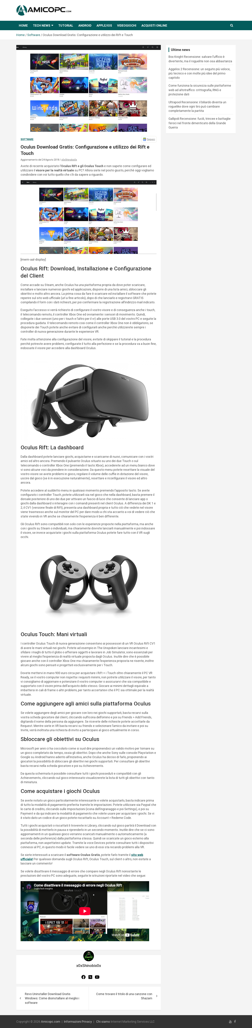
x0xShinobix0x (69, 159)
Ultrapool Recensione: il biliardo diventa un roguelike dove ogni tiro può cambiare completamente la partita (197, 106)
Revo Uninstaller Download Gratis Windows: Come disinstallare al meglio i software (52, 998)
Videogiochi (126, 25)
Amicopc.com (50, 1021)
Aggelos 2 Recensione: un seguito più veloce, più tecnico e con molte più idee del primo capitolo (199, 73)
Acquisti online (154, 25)
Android (84, 25)
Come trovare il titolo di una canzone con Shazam (124, 996)
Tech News (41, 25)
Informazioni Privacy (78, 1021)
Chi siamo (103, 1021)
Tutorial (65, 25)
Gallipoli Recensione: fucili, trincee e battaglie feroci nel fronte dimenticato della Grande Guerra (200, 123)
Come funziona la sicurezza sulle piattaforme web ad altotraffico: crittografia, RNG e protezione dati (200, 90)
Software (27, 139)
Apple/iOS (104, 25)
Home (23, 25)
